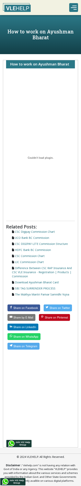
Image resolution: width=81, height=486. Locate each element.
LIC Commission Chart (29, 262)
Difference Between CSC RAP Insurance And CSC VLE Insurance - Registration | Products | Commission (42, 272)
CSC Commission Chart (30, 256)
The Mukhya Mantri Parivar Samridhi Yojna (42, 294)
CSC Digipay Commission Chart (35, 232)
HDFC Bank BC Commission (33, 250)
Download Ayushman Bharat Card (37, 282)
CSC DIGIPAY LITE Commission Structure (41, 244)
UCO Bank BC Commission (32, 238)
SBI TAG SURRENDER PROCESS (35, 288)
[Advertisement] (40, 83)
